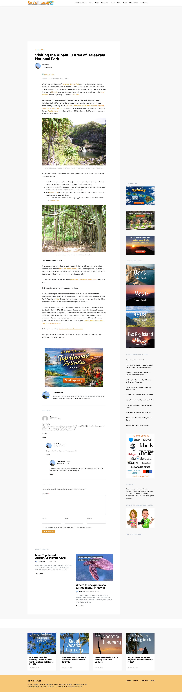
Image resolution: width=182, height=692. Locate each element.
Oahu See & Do (94, 560)
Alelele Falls (54, 200)
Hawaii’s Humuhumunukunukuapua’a (138, 412)
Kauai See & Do (97, 557)
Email (67, 518)
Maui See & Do (39, 50)
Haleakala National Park (70, 84)
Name (44, 518)
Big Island (104, 3)
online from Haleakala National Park (83, 280)
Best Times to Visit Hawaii (135, 360)
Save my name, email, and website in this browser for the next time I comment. (68, 527)
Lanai (119, 3)
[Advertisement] (91, 23)
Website (89, 518)
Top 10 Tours (144, 3)
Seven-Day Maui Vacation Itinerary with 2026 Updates (106, 659)
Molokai (125, 3)
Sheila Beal (45, 65)
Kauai (113, 3)
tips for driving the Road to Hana (71, 329)
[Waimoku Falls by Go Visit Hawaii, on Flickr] (48, 75)
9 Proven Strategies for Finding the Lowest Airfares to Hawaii (138, 374)
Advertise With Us (132, 681)
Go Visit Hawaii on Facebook (72, 398)
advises (56, 299)
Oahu (91, 3)
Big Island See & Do (84, 557)
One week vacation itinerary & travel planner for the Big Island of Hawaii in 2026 (41, 660)
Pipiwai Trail (53, 192)
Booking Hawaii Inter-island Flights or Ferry (139, 406)
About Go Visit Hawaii (147, 681)
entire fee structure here (67, 269)
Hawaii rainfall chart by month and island (140, 400)
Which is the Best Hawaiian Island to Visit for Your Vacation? (138, 381)
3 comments (48, 67)
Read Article (39, 573)
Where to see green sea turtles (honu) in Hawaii (91, 586)
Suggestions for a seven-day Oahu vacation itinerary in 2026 (140, 659)
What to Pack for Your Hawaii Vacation (139, 395)
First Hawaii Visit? (81, 3)
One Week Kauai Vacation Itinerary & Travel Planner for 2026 (74, 659)
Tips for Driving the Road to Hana (137, 425)
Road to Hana (53, 111)
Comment (45, 493)
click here (75, 95)
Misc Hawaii (133, 3)
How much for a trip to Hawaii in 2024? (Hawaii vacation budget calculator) (139, 366)
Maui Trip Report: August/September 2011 (50, 556)
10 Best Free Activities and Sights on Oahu (138, 419)
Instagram (86, 398)
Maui (97, 3)
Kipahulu (54, 92)
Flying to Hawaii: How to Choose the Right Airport (138, 388)
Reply (44, 437)
